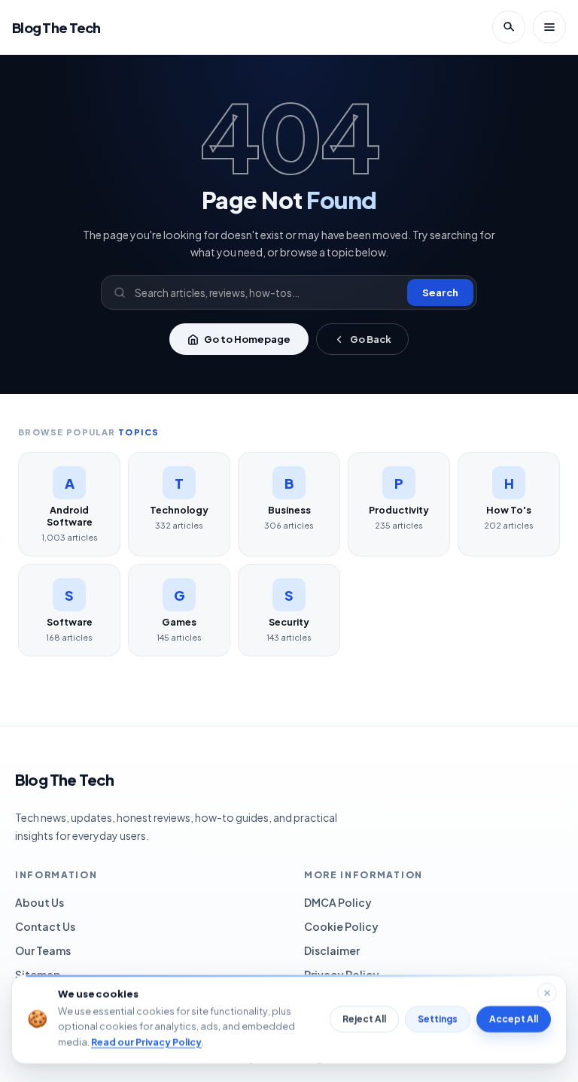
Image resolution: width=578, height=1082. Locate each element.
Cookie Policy (341, 926)
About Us (39, 902)
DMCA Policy (338, 902)
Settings (438, 1019)
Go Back (370, 339)
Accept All (513, 1019)
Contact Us (45, 926)
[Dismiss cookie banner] (547, 992)
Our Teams (43, 950)
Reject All (364, 1019)
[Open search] (508, 27)
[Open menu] (549, 27)
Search (440, 292)
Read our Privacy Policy (146, 1041)
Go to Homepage (247, 339)
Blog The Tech (56, 27)
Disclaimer (332, 950)
